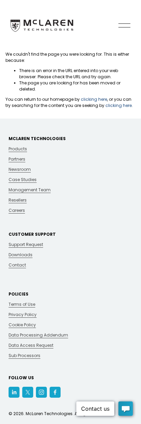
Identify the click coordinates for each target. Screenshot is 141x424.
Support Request (26, 244)
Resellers (18, 200)
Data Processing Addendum (38, 335)
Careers (17, 210)
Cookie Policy (22, 325)
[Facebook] (55, 392)
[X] (27, 392)
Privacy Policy (23, 314)
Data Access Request (31, 345)
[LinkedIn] (14, 392)
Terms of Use (22, 304)
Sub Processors (24, 355)
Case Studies (23, 179)
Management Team (30, 190)
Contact (17, 265)
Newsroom (20, 169)
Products (18, 149)
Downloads (21, 255)
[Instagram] (41, 392)
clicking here (94, 99)
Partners (17, 159)
